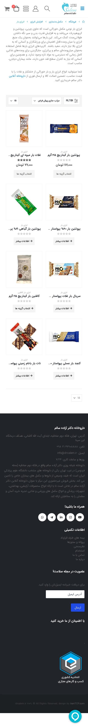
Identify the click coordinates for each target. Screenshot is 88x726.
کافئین (20, 292)
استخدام (80, 550)
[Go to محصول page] (64, 129)
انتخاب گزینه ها (63, 174)
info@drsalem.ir (67, 453)
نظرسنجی (79, 546)
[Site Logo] (69, 8)
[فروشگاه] (25, 9)
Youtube (80, 517)
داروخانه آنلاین (17, 76)
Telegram (51, 517)
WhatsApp (42, 517)
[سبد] (6, 9)
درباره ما (80, 559)
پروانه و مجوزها (76, 542)
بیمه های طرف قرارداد (72, 538)
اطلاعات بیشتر (62, 241)
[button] (81, 8)
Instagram (70, 517)
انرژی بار (64, 151)
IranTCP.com (77, 704)
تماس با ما (79, 555)
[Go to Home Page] (83, 22)
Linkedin (61, 517)
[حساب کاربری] (35, 9)
